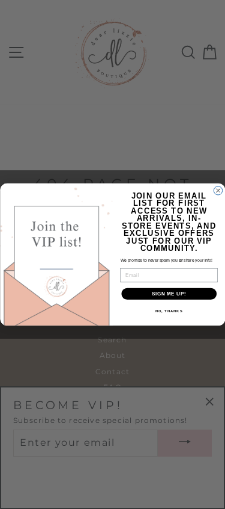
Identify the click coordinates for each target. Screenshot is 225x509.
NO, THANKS (168, 311)
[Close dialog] (218, 191)
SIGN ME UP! (168, 293)
